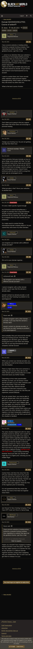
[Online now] (5, 424)
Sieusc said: (6, 315)
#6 (29, 202)
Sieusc (6, 28)
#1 (29, 42)
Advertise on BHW (16, 98)
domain (9, 30)
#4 (29, 156)
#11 (29, 358)
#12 (29, 429)
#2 (29, 119)
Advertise (4, 628)
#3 (29, 138)
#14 (29, 505)
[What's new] (27, 16)
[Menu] (2, 16)
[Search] (31, 16)
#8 (29, 257)
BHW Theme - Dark (9, 622)
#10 (29, 311)
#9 (29, 272)
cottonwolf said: (8, 276)
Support (4, 633)
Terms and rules (6, 636)
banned (25, 28)
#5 (29, 185)
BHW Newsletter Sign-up (9, 631)
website (15, 30)
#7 (29, 239)
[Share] (27, 42)
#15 (29, 522)
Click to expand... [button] (16, 541)
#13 (29, 470)
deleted (4, 30)
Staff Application (6, 625)
